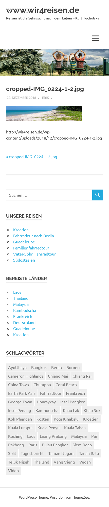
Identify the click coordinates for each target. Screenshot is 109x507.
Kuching (15, 436)
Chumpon (42, 384)
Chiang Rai (82, 375)
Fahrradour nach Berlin (33, 235)
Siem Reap (82, 444)
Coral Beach (66, 384)
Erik (45, 97)
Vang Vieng (64, 461)
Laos (17, 291)
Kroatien (21, 229)
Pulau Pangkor (55, 444)
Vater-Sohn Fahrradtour (34, 253)
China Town (18, 384)
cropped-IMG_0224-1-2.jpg (33, 156)
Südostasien (24, 259)
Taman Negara (61, 453)
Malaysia (21, 304)
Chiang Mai (58, 375)
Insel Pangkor (72, 401)
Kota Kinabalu (66, 418)
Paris (32, 444)
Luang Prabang (53, 436)
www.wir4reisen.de (42, 10)
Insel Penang (19, 410)
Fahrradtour (50, 393)
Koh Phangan (20, 418)
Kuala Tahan (75, 427)
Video (13, 470)
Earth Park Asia (21, 393)
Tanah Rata (89, 453)
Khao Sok (92, 410)
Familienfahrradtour (31, 247)
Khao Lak (71, 410)
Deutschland (24, 322)
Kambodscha (24, 310)
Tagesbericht (32, 453)
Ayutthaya (17, 367)
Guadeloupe (24, 241)
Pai (94, 436)
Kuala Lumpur (20, 427)
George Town (20, 401)
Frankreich (22, 316)
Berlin (56, 367)
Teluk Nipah (18, 461)
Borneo (73, 367)
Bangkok (39, 367)
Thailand (20, 298)
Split (12, 453)
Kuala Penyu (49, 427)
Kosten (43, 418)
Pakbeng (16, 444)
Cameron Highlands (25, 375)
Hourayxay (46, 401)
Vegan (85, 461)
